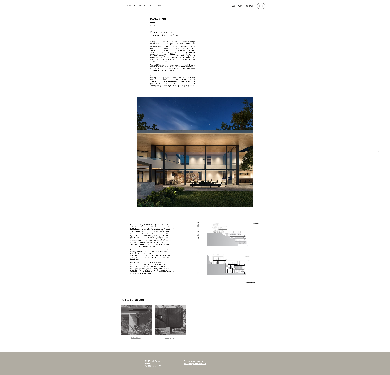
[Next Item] (379, 152)
